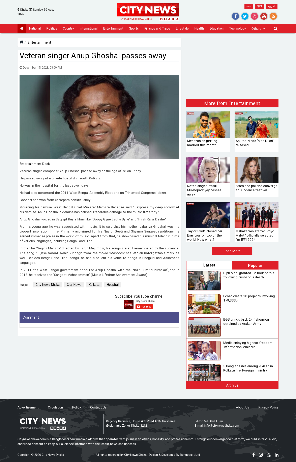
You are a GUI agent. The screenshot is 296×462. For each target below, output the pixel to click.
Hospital (113, 285)
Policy (76, 407)
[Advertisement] (232, 66)
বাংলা (248, 6)
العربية (271, 6)
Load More (232, 251)
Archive (232, 385)
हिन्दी (259, 6)
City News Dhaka (48, 285)
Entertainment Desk (35, 164)
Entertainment (39, 42)
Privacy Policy (268, 407)
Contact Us (98, 407)
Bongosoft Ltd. (190, 455)
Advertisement (28, 407)
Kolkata (94, 285)
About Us (242, 407)
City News (74, 285)
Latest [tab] (209, 265)
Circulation (55, 407)
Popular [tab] (255, 265)
